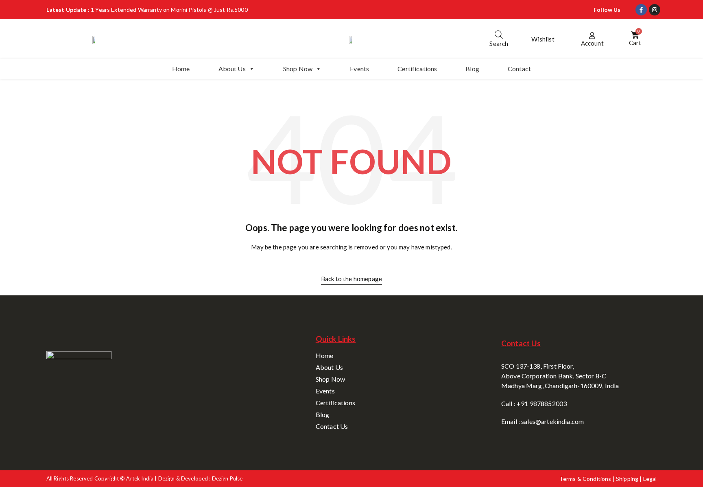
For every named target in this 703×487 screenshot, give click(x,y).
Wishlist (542, 39)
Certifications (417, 68)
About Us (232, 68)
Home (181, 68)
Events (359, 68)
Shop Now (297, 68)
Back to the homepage (351, 278)
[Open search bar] (499, 34)
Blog (472, 68)
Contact (519, 68)
